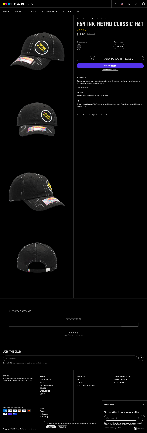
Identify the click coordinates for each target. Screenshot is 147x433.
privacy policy (116, 428)
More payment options (110, 70)
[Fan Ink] (17, 4)
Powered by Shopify (29, 429)
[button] (115, 4)
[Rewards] (139, 428)
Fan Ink (18, 429)
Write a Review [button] (131, 324)
